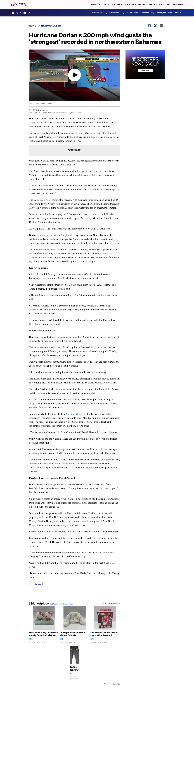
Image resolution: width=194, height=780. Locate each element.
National (117, 4)
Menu (94, 4)
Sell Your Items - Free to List (61, 604)
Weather (130, 4)
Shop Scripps (157, 4)
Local (106, 4)
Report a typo (35, 584)
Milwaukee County (99, 12)
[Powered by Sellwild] (116, 684)
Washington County (164, 12)
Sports (142, 4)
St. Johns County (75, 413)
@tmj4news (29, 13)
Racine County (132, 12)
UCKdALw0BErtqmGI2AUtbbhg (25, 13)
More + (178, 12)
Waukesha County (116, 12)
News (32, 25)
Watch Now (174, 4)
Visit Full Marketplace (111, 603)
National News (51, 25)
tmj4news (17, 13)
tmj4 (13, 13)
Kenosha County (147, 12)
